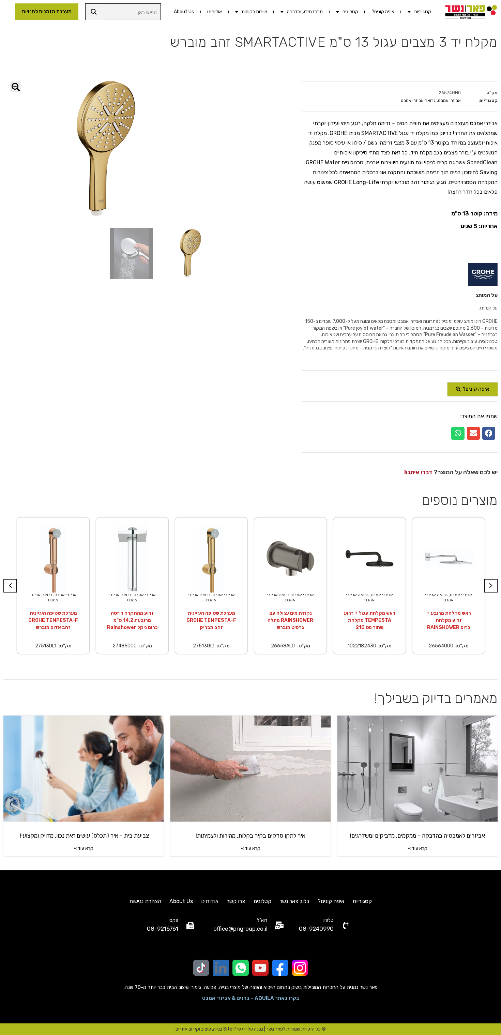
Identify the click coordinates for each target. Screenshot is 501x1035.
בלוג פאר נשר (294, 901)
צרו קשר (236, 901)
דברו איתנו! (418, 472)
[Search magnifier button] (94, 12)
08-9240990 (316, 928)
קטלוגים (350, 12)
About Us (184, 12)
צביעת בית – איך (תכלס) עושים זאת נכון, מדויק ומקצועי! (83, 835)
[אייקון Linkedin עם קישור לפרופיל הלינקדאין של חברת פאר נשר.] (221, 968)
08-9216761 (162, 928)
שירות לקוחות (254, 12)
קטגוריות (422, 12)
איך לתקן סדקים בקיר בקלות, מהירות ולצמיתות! (250, 835)
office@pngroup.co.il (240, 928)
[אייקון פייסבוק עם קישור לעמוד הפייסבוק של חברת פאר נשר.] (280, 968)
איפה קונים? (382, 12)
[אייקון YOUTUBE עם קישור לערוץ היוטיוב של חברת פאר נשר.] (260, 968)
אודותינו (214, 12)
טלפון (328, 920)
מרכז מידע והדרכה (305, 12)
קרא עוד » (417, 848)
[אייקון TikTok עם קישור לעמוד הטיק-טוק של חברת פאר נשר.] (201, 968)
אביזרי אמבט (449, 100)
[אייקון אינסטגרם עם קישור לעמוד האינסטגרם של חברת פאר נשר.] (300, 968)
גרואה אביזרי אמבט (418, 100)
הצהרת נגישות (145, 901)
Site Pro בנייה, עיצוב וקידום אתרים (208, 1029)
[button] (488, 433)
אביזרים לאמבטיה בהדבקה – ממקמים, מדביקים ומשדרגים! (417, 835)
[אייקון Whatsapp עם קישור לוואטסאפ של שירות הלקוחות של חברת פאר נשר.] (240, 968)
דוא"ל (262, 920)
